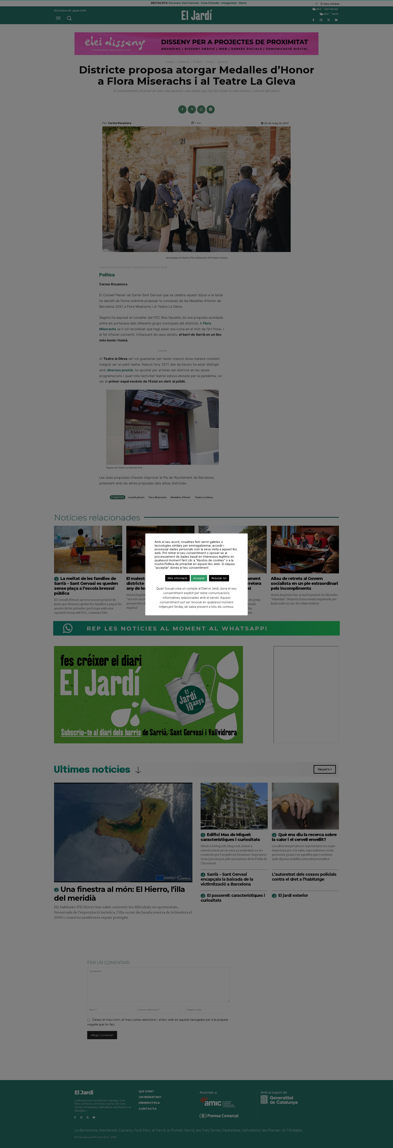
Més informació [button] (177, 578)
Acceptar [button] (199, 578)
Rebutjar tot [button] (219, 578)
